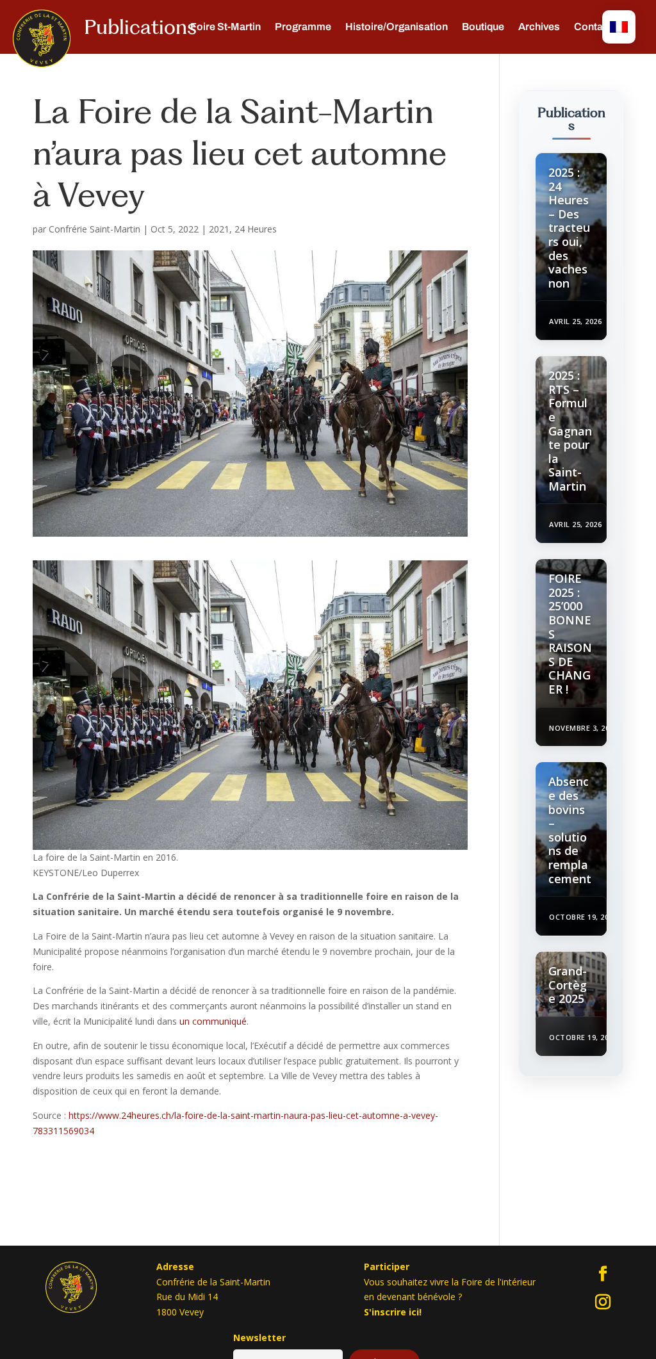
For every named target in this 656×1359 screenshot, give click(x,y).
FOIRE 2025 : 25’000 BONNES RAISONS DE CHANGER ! (570, 634)
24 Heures (255, 229)
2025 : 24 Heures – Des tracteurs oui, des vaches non (569, 228)
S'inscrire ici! (393, 1312)
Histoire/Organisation (396, 27)
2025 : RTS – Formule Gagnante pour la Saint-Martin (570, 431)
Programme (303, 27)
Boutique (483, 27)
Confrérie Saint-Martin (94, 229)
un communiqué (213, 1021)
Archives (539, 27)
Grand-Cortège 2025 (567, 984)
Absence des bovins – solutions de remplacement (569, 830)
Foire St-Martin (225, 27)
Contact (593, 27)
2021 (219, 229)
